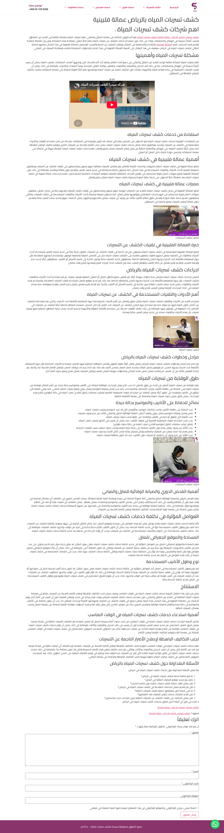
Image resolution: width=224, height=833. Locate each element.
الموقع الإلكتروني (190, 796)
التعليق (194, 732)
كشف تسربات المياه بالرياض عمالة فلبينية (178, 707)
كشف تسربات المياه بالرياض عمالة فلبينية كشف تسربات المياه (168, 37)
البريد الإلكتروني (190, 783)
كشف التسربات (153, 7)
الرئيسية (174, 7)
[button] (215, 824)
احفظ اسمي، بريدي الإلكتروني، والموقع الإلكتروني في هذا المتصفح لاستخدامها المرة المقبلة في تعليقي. (143, 808)
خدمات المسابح (102, 7)
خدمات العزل (128, 7)
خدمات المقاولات (75, 7)
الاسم (195, 771)
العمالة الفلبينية (164, 44)
